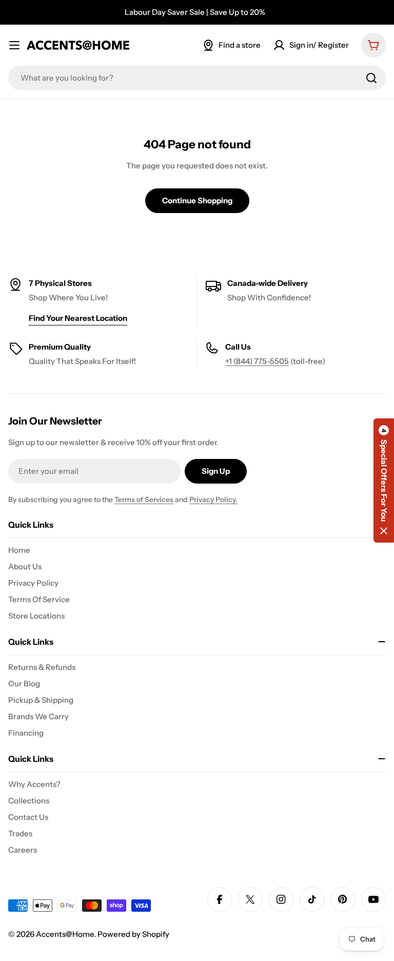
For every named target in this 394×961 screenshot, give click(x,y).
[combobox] (197, 78)
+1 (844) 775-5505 (257, 361)
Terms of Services (143, 499)
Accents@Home (65, 934)
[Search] (371, 78)
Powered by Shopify (133, 934)
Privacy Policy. (213, 499)
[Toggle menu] (14, 45)
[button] (383, 480)
